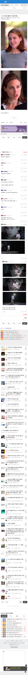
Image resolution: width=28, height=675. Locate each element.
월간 (17, 616)
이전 (14, 137)
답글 (2, 159)
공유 (21, 122)
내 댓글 (14, 8)
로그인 (7, 641)
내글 (4, 8)
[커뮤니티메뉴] (1, 1)
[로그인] (23, 1)
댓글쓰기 (25, 137)
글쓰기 (26, 5)
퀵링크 (17, 641)
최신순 (11, 152)
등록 (25, 317)
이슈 (24, 616)
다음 (19, 137)
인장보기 (5, 134)
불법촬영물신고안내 (14, 644)
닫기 (26, 665)
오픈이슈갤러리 (5, 5)
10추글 (24, 8)
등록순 (7, 152)
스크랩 (25, 122)
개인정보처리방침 (12, 642)
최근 (3, 602)
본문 (9, 137)
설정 (21, 641)
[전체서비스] (26, 1)
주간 (11, 616)
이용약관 (5, 642)
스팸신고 (11, 122)
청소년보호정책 (21, 642)
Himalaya (4, 17)
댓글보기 (25, 323)
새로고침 (25, 152)
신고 (7, 122)
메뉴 (2, 134)
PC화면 (12, 641)
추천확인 (2, 122)
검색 (21, 602)
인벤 (5, 1)
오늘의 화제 (4, 616)
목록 (3, 137)
